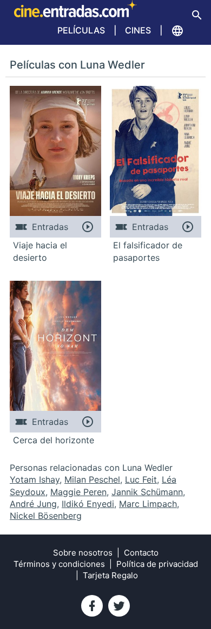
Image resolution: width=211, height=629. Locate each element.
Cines (138, 30)
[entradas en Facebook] (92, 606)
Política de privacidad (157, 564)
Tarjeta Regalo (110, 575)
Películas (81, 30)
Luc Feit (141, 479)
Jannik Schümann (147, 491)
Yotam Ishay (35, 479)
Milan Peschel (92, 479)
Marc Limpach (148, 503)
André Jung (33, 503)
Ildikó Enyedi (88, 503)
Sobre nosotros (83, 552)
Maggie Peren (78, 491)
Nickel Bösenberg (46, 515)
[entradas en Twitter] (119, 606)
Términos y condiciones (59, 564)
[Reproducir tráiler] (87, 227)
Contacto (141, 552)
